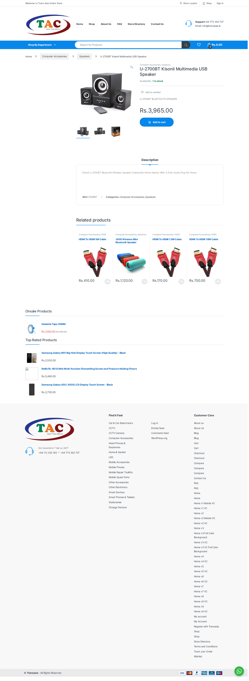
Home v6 (199, 576)
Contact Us (157, 24)
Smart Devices (116, 492)
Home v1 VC (200, 508)
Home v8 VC (201, 601)
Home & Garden (117, 452)
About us (199, 423)
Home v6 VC (201, 581)
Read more (108, 281)
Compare (199, 463)
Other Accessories (119, 482)
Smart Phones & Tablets (122, 497)
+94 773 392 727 (69, 452)
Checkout (199, 453)
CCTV (112, 428)
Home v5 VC (201, 571)
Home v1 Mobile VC (204, 503)
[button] (131, 67)
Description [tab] (149, 160)
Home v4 (199, 556)
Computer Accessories (54, 56)
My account (200, 616)
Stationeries (115, 502)
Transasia (32, 672)
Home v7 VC (201, 591)
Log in (154, 423)
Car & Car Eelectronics (121, 423)
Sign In (220, 3)
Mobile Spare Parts (119, 477)
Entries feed (157, 428)
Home (79, 24)
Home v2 (199, 513)
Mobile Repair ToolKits (121, 472)
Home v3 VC (201, 542)
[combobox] (128, 44)
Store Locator (190, 3)
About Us (106, 24)
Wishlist (198, 656)
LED (111, 457)
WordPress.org (159, 438)
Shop (209, 3)
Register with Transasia (206, 626)
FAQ (119, 24)
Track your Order (203, 651)
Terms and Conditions (205, 646)
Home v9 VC (201, 611)
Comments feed (160, 433)
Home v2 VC (201, 523)
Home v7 (199, 586)
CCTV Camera (116, 433)
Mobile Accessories (119, 462)
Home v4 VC (201, 561)
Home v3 (199, 528)
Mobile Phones (116, 467)
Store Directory (136, 24)
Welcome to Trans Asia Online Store (43, 3)
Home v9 (199, 606)
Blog (196, 433)
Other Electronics (118, 487)
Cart (196, 443)
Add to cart (159, 122)
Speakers (84, 56)
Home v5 (199, 566)
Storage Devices (118, 507)
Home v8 (199, 596)
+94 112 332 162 (47, 452)
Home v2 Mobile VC (204, 518)
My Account (200, 621)
